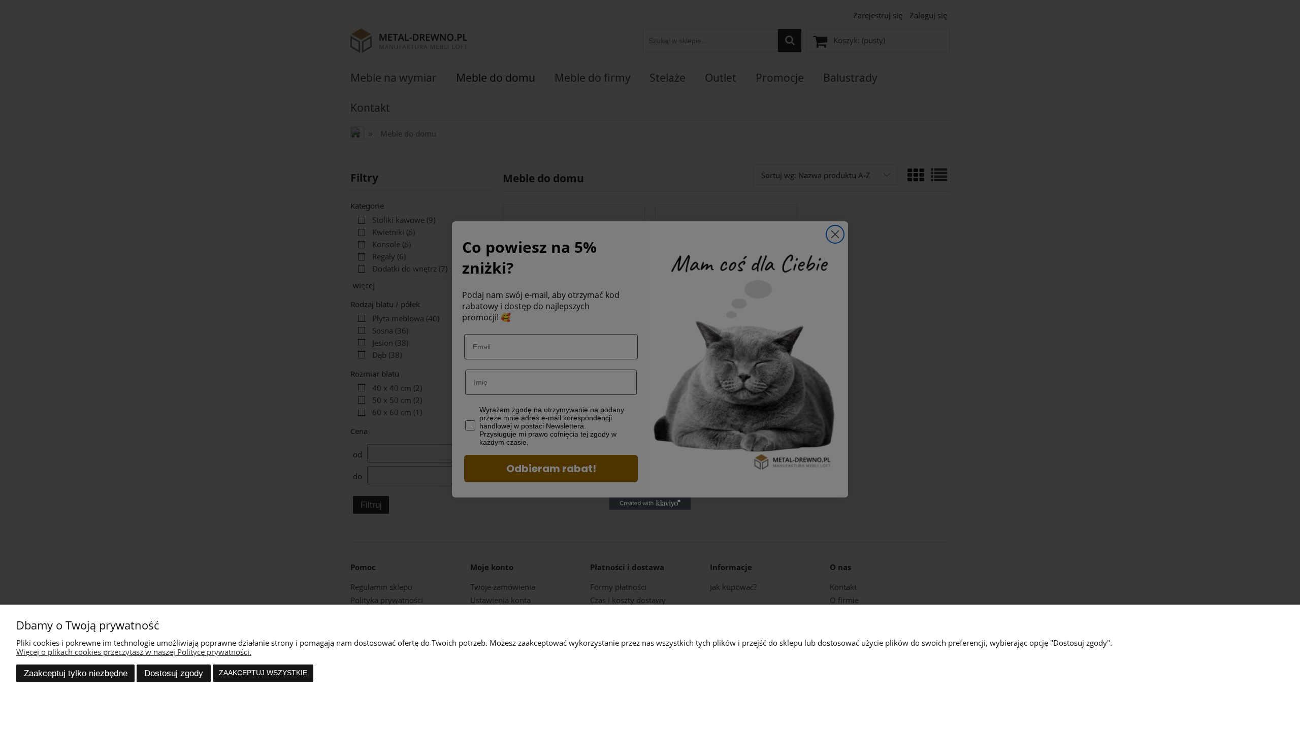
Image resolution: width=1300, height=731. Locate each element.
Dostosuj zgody (173, 673)
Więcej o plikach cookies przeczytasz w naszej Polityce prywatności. (133, 652)
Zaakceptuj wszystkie (263, 673)
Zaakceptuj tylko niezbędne (75, 673)
